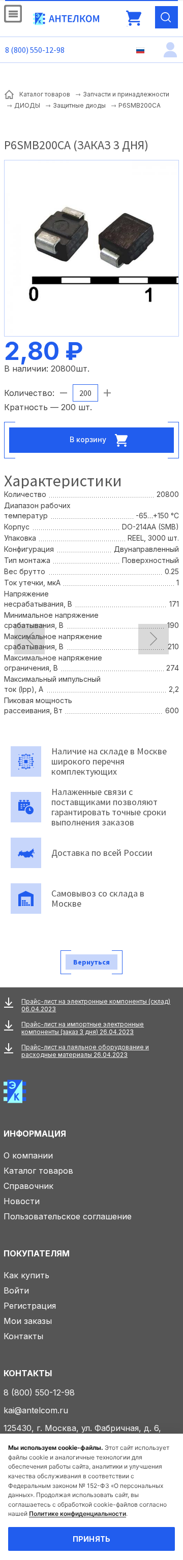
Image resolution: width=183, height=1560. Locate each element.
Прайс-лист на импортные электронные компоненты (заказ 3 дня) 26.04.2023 (82, 1028)
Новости (22, 1201)
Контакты (23, 1336)
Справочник (28, 1186)
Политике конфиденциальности (77, 1513)
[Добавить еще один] (107, 393)
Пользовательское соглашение (68, 1216)
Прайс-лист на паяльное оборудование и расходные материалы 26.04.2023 (85, 1050)
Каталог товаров (38, 1171)
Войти (16, 1290)
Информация (35, 1133)
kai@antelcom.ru (36, 1410)
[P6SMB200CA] (91, 247)
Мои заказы (28, 1321)
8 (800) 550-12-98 (35, 50)
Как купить (26, 1275)
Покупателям (37, 1253)
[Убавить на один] (63, 393)
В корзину (89, 439)
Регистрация (30, 1306)
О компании (28, 1155)
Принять (92, 1539)
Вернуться (91, 962)
